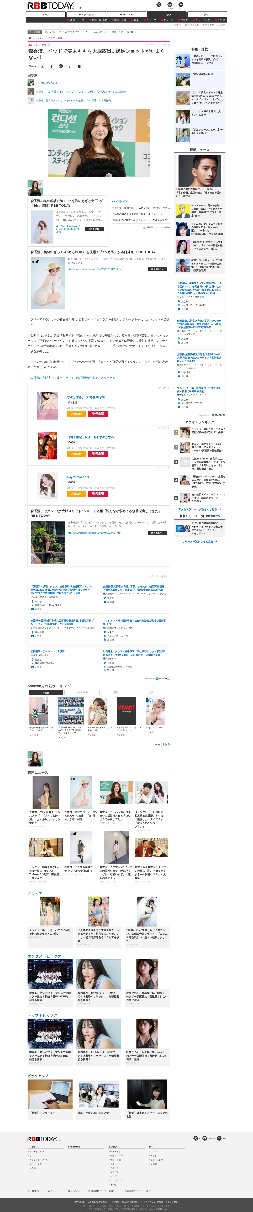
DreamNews (74, 1191)
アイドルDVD (81, 692)
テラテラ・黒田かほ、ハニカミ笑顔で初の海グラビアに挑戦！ (146, 207)
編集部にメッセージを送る (158, 227)
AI (87, 32)
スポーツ (151, 20)
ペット (154, 1156)
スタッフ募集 (171, 1202)
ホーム (45, 14)
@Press (52, 1191)
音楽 (136, 20)
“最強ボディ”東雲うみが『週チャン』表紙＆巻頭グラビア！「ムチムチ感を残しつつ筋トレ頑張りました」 (169, 220)
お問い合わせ (79, 1202)
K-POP (130, 32)
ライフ (207, 14)
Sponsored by (149, 679)
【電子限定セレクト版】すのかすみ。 (92, 437)
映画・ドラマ (77, 20)
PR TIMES (33, 1191)
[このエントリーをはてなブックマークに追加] (79, 66)
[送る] (61, 66)
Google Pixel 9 (100, 32)
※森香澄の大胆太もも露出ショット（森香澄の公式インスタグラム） (73, 377)
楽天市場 (98, 413)
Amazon (76, 413)
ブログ (184, 20)
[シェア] (51, 66)
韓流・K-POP (99, 20)
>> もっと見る (162, 744)
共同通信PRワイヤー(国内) (101, 1191)
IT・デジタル (86, 14)
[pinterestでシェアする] (70, 66)
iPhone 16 (50, 32)
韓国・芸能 (120, 20)
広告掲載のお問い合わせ (98, 1202)
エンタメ (167, 14)
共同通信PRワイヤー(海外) (137, 1191)
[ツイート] (42, 66)
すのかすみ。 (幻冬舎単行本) (86, 397)
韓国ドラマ (117, 32)
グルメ (154, 1151)
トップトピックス (43, 1015)
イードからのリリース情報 (151, 1202)
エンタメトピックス (45, 956)
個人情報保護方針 (129, 1202)
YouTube (211, 1138)
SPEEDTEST (126, 14)
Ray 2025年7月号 (78, 477)
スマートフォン (36, 1151)
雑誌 (116, 692)
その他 (221, 20)
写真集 (46, 693)
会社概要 (115, 1202)
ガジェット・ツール (38, 1160)
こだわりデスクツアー (70, 32)
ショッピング (203, 20)
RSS (224, 1138)
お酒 (151, 692)
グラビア (168, 20)
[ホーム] (30, 38)
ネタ (31, 1156)
